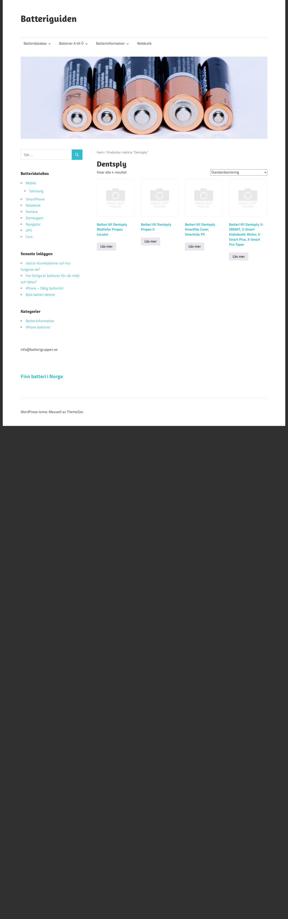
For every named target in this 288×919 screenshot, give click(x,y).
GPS (29, 230)
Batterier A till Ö (71, 43)
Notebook (33, 205)
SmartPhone (35, 199)
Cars (29, 236)
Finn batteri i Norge (42, 376)
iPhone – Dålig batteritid (44, 288)
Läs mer (106, 246)
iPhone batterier (38, 327)
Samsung (36, 191)
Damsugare (34, 218)
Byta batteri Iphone (40, 294)
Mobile (31, 183)
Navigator (33, 224)
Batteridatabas (35, 43)
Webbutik (144, 43)
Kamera (32, 211)
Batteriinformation (110, 43)
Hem (100, 152)
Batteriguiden (49, 18)
